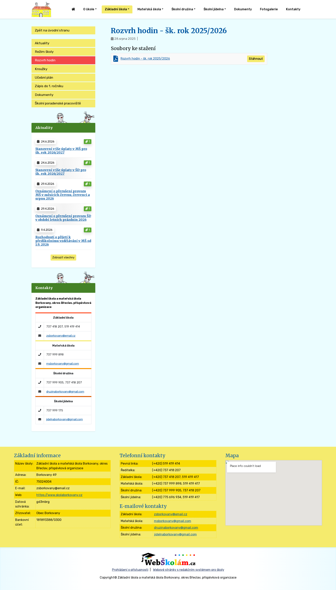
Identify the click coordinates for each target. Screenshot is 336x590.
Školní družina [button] (182, 9)
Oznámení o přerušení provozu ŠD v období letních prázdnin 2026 (63, 218)
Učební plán (44, 77)
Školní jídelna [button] (214, 9)
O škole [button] (88, 9)
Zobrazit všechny (63, 257)
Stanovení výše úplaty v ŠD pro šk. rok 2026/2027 (60, 172)
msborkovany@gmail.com (62, 363)
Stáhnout (256, 59)
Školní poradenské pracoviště (58, 103)
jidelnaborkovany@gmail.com (64, 419)
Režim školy (44, 52)
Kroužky (41, 69)
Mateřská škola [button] (149, 9)
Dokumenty (243, 9)
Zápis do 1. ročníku (49, 86)
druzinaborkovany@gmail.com (65, 391)
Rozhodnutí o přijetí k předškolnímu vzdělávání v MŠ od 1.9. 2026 (63, 240)
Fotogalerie (269, 9)
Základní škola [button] (116, 9)
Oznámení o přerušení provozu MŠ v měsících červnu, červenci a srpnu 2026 (62, 194)
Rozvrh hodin (45, 60)
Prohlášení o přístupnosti (130, 570)
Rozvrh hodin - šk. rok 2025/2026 (145, 58)
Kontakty (293, 9)
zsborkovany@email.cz (60, 335)
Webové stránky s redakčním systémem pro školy (188, 570)
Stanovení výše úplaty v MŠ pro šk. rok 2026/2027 (61, 150)
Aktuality (42, 43)
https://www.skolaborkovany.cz (59, 495)
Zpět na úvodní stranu (52, 30)
